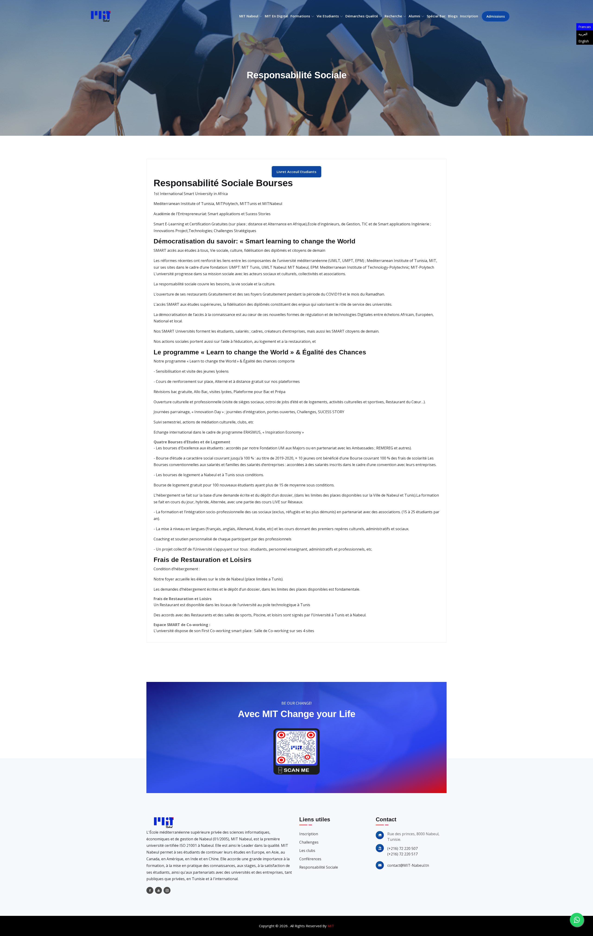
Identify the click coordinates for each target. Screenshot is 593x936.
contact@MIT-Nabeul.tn (408, 865)
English (583, 41)
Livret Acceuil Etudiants (296, 171)
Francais (584, 27)
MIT (331, 925)
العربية (582, 34)
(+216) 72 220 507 (402, 848)
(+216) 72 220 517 (402, 854)
